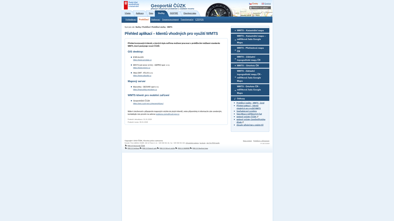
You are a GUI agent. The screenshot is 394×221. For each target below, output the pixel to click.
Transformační (187, 20)
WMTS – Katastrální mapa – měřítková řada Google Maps (251, 39)
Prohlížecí (144, 20)
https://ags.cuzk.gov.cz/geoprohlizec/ (148, 104)
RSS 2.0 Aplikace (133, 148)
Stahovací (155, 20)
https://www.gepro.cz (141, 68)
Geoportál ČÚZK (172, 6)
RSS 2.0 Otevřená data (200, 148)
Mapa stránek (247, 141)
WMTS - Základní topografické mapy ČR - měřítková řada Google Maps (249, 76)
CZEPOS (199, 20)
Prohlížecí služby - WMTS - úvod (250, 103)
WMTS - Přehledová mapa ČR (250, 49)
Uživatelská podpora (192, 143)
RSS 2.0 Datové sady (149, 148)
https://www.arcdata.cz (142, 60)
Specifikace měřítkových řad (249, 114)
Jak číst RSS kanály (213, 143)
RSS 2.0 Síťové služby (167, 148)
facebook (202, 143)
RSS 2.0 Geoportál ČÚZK (136, 146)
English (268, 4)
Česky (255, 4)
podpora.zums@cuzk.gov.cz (167, 114)
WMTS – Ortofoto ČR (248, 65)
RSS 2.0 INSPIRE (184, 148)
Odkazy (241, 98)
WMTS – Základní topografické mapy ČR (248, 58)
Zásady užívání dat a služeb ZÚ (250, 125)
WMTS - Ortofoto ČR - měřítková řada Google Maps (249, 89)
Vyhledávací (131, 20)
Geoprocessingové (170, 20)
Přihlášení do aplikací (260, 8)
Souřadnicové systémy (247, 111)
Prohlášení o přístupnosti (261, 141)
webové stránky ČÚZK (247, 117)
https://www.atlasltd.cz (142, 76)
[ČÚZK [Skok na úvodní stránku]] (132, 5)
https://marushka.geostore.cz (145, 90)
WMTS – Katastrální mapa (250, 30)
